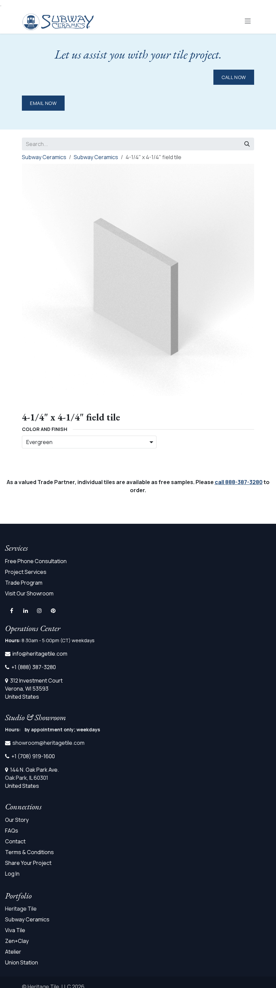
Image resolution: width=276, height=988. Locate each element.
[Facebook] (11, 610)
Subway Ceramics (44, 157)
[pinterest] (53, 610)
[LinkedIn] (25, 610)
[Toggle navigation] (247, 20)
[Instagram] (39, 610)
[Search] (247, 144)
